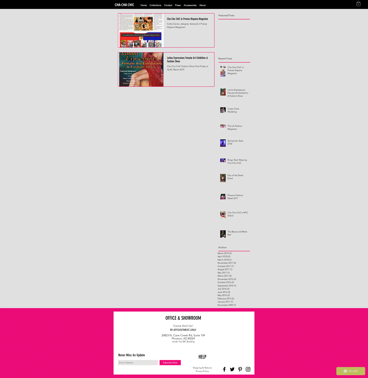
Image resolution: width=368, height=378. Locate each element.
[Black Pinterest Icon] (240, 369)
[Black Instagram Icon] (248, 369)
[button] (358, 3)
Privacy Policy (202, 371)
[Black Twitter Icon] (232, 369)
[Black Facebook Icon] (224, 369)
